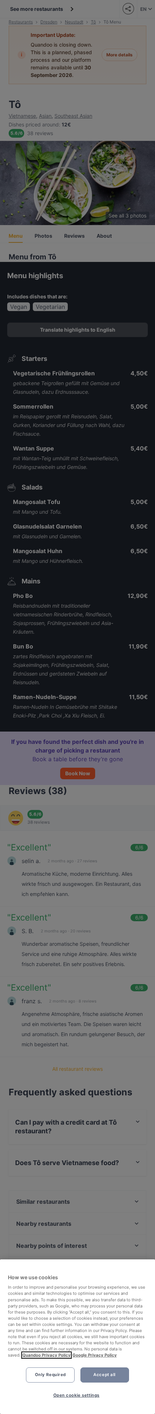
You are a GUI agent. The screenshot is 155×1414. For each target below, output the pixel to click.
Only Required (50, 1374)
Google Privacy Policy (94, 1355)
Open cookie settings (76, 1395)
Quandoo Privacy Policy (46, 1355)
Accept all (104, 1374)
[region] (77, 1336)
